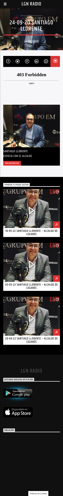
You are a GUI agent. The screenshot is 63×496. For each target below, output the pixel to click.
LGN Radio (31, 4)
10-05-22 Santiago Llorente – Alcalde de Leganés (31, 233)
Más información (12, 163)
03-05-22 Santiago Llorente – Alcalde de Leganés (31, 286)
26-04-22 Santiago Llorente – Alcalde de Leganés (31, 340)
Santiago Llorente (31, 18)
